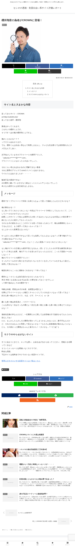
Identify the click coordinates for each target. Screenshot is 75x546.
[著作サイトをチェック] (19, 395)
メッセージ (33, 91)
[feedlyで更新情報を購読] (55, 395)
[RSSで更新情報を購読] (37, 400)
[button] (49, 71)
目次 (34, 84)
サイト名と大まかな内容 (35, 88)
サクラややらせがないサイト (39, 94)
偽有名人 (6, 369)
